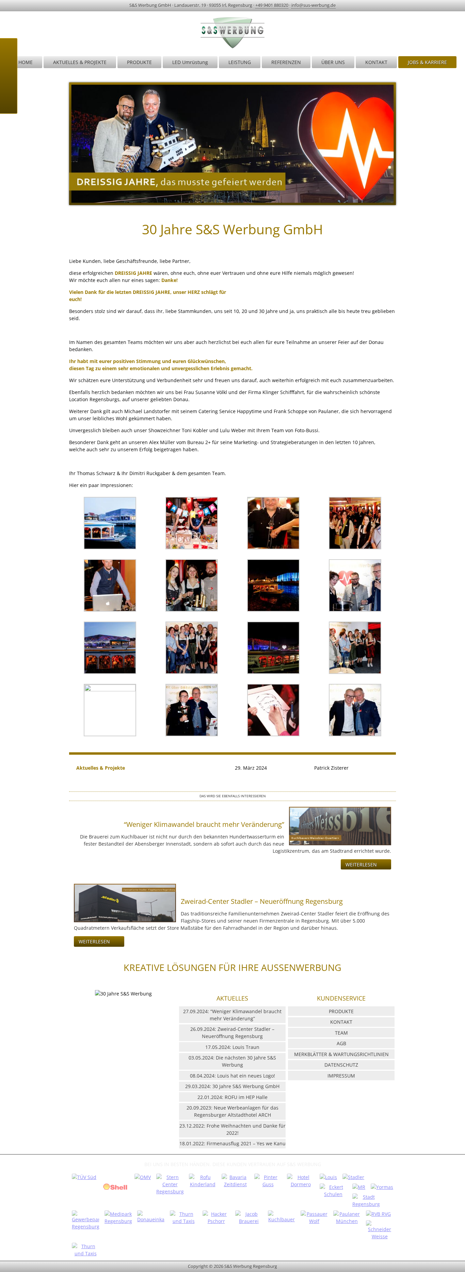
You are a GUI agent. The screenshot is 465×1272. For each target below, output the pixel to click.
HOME (25, 62)
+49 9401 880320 (271, 5)
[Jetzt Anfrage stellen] (8, 84)
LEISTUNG (239, 62)
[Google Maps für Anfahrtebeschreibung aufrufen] (8, 67)
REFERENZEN (286, 62)
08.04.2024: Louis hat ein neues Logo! (232, 1075)
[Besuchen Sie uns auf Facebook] (8, 101)
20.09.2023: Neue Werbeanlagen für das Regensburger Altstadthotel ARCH (232, 1111)
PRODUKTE (139, 62)
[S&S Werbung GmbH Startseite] (232, 48)
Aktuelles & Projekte (100, 768)
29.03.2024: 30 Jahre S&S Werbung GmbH (232, 1086)
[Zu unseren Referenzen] (84, 1177)
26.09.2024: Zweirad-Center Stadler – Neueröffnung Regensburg (232, 1032)
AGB (341, 1043)
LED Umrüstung (190, 62)
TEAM (341, 1033)
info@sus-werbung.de (313, 5)
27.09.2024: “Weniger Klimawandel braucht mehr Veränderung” (232, 1015)
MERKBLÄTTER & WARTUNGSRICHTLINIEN (341, 1054)
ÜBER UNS (333, 62)
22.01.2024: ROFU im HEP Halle (232, 1097)
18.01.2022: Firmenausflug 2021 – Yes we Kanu (232, 1143)
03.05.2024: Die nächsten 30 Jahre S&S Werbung (232, 1061)
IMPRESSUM (341, 1075)
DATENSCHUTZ (341, 1065)
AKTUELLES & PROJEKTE (80, 62)
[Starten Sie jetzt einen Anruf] (8, 50)
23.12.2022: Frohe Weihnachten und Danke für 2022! (232, 1129)
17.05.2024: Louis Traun (232, 1047)
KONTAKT (376, 62)
